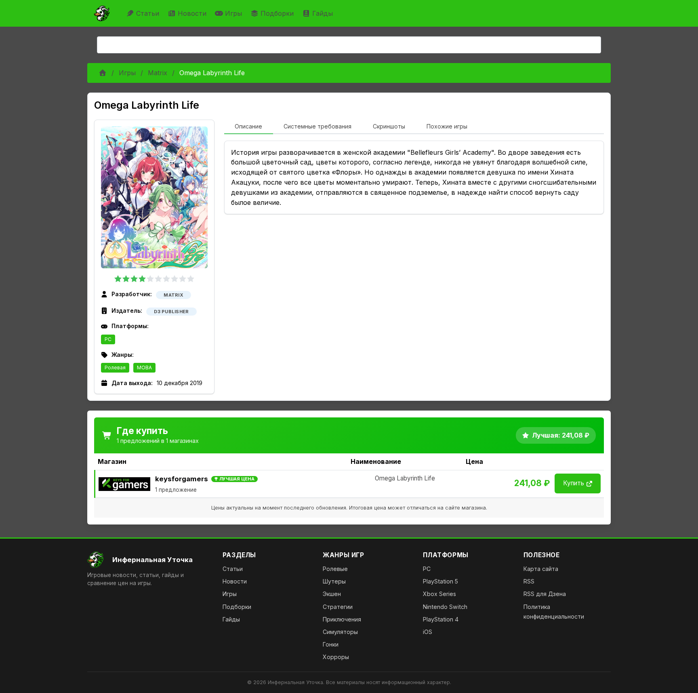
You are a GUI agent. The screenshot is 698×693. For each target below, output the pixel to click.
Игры (233, 13)
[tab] (248, 127)
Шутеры (334, 581)
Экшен (332, 593)
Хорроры (336, 656)
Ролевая (115, 367)
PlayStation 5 (440, 581)
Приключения (342, 619)
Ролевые (335, 568)
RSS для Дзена (545, 593)
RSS (529, 581)
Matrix (157, 73)
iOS (427, 631)
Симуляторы (340, 631)
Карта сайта (541, 568)
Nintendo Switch (445, 606)
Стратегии (338, 606)
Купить (573, 483)
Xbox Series (439, 593)
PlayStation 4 (440, 619)
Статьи (147, 13)
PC (108, 339)
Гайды (322, 13)
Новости (192, 13)
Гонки (330, 644)
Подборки (277, 13)
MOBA (144, 367)
